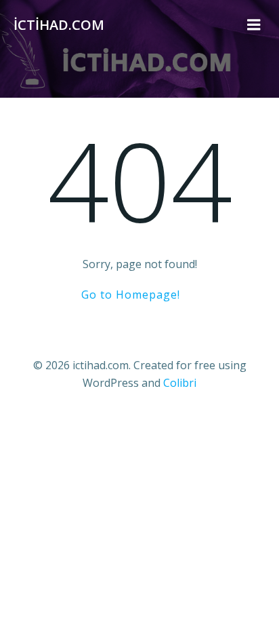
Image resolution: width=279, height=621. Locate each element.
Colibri (179, 382)
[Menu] (253, 25)
